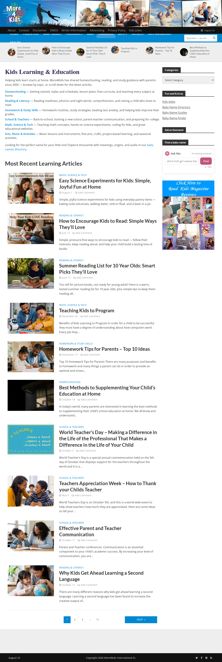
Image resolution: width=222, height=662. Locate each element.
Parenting (31, 34)
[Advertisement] (111, 640)
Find (206, 161)
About (12, 30)
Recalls (137, 34)
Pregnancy (74, 34)
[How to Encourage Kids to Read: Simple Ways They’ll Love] (45, 51)
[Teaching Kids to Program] (114, 50)
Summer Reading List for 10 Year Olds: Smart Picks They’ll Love (96, 52)
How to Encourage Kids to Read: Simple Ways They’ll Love (62, 50)
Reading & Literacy (71, 215)
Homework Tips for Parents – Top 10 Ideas (164, 50)
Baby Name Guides (174, 112)
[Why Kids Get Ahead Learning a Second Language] (31, 580)
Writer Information (74, 30)
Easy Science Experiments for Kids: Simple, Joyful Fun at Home (28, 52)
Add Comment (86, 192)
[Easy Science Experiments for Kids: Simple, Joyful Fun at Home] (11, 52)
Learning (106, 34)
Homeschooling (69, 382)
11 (97, 619)
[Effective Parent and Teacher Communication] (31, 536)
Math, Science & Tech (73, 175)
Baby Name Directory (176, 107)
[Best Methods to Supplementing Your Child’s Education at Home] (183, 52)
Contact (24, 30)
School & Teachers (71, 427)
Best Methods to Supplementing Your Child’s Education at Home (200, 52)
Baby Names (52, 34)
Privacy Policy (117, 30)
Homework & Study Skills (76, 343)
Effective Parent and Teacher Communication (90, 531)
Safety (122, 34)
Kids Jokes (135, 30)
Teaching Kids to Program (129, 50)
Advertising (97, 30)
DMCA (54, 30)
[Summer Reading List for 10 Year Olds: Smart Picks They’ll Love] (79, 52)
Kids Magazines (159, 34)
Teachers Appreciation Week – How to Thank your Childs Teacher (107, 486)
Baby (90, 34)
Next (140, 619)
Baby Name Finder (174, 118)
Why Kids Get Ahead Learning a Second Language (101, 576)
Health (15, 42)
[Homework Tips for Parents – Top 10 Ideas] (149, 51)
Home (14, 34)
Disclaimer (40, 30)
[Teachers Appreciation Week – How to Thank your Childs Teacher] (31, 491)
